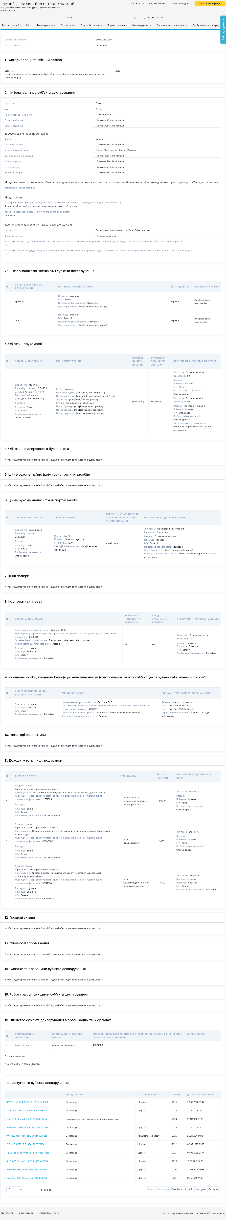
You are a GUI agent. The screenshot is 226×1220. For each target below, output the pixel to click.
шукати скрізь (155, 17)
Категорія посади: (90, 25)
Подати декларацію (210, 3)
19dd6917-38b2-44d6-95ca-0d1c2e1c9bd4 (27, 1169)
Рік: (28, 25)
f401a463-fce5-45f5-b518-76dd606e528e (26, 1136)
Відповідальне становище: (171, 25)
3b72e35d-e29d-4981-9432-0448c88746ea (27, 1153)
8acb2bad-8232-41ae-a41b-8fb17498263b (27, 1110)
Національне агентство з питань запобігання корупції (198, 1213)
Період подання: (116, 25)
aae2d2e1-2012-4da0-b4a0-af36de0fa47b (26, 1178)
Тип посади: (67, 25)
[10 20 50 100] (14, 1189)
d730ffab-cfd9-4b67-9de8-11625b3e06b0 (27, 1102)
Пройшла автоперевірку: (206, 25)
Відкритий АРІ (157, 3)
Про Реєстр (137, 3)
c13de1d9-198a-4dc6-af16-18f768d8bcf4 (26, 1119)
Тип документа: (45, 25)
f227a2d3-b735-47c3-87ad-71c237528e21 (26, 1144)
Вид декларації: (10, 25)
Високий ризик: (140, 25)
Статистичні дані (179, 3)
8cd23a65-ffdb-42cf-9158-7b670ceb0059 (27, 1161)
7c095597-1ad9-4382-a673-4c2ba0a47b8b (27, 1127)
